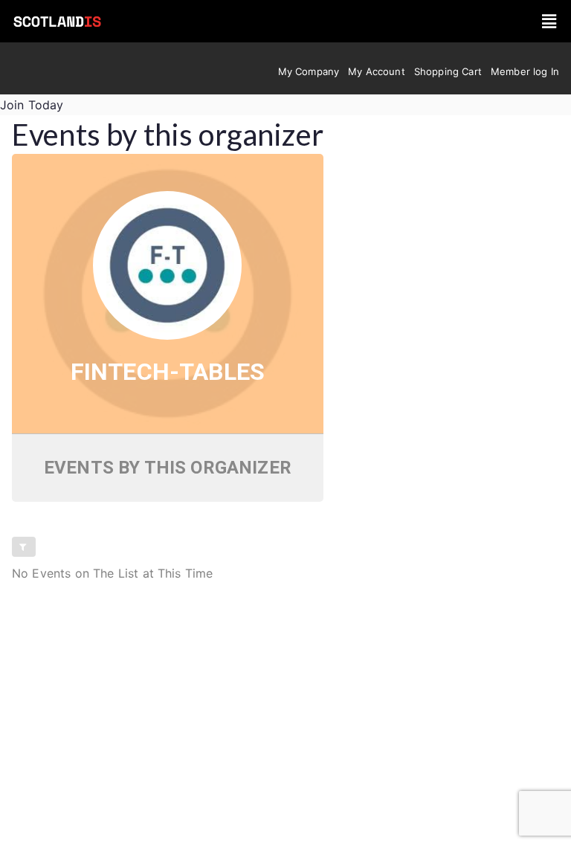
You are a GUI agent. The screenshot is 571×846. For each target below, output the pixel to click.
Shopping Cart (448, 71)
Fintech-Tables (168, 372)
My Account (376, 71)
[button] (549, 21)
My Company (309, 71)
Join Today (32, 104)
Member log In (525, 71)
